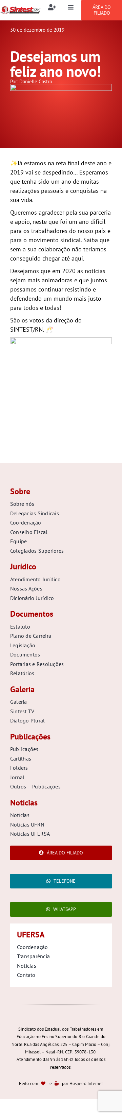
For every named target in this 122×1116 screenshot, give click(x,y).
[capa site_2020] (61, 87)
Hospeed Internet (86, 1083)
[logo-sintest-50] (20, 9)
